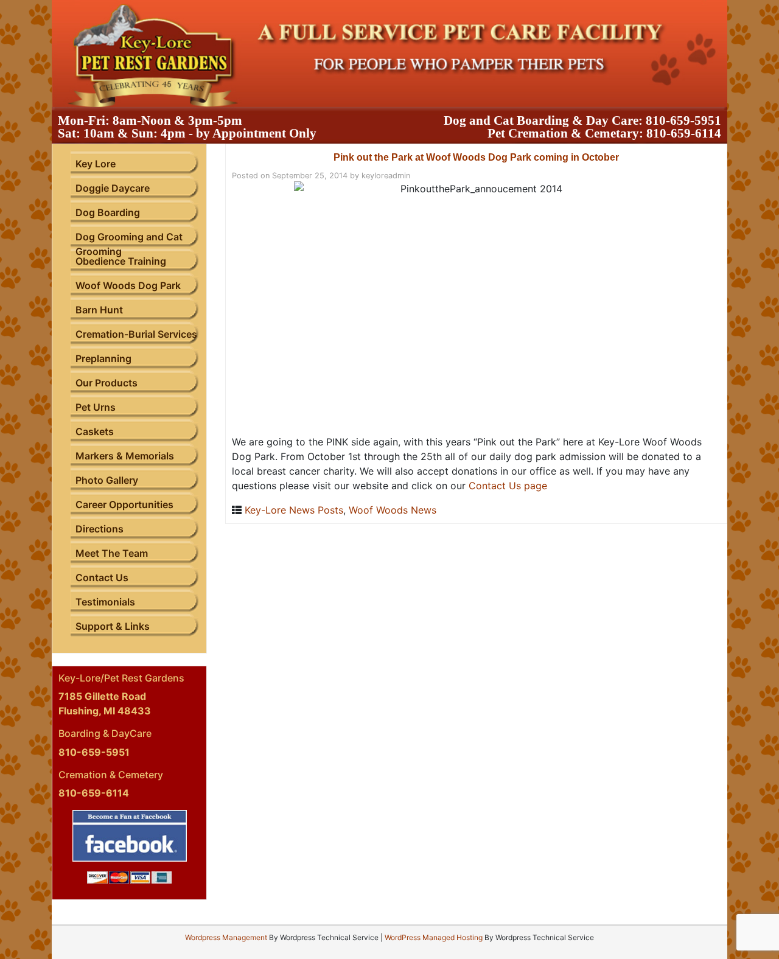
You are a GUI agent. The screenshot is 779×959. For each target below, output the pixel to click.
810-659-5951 (683, 120)
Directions (99, 529)
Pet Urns (95, 407)
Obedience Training (120, 261)
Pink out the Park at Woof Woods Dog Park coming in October (476, 157)
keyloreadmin (386, 175)
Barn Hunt (99, 310)
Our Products (106, 383)
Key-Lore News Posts (294, 510)
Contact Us (101, 577)
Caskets (94, 431)
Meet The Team (111, 553)
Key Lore (95, 164)
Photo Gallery (106, 480)
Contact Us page (508, 486)
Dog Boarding (107, 212)
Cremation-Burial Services (136, 334)
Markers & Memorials (124, 456)
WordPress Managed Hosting (434, 937)
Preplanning (103, 358)
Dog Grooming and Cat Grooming (129, 244)
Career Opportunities (124, 504)
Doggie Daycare (112, 188)
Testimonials (105, 602)
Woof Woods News (392, 510)
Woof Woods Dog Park (128, 285)
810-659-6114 (683, 133)
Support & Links (112, 626)
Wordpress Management (226, 937)
